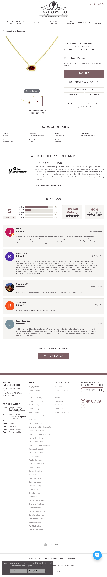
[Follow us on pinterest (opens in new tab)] (93, 401)
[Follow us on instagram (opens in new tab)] (83, 406)
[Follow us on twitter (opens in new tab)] (99, 401)
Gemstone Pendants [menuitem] (37, 511)
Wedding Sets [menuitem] (34, 467)
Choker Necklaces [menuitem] (36, 530)
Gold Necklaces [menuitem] (35, 482)
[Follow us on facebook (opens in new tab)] (83, 401)
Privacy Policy (34, 558)
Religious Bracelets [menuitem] (36, 449)
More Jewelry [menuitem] (34, 412)
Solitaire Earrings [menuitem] (35, 486)
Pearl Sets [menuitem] (33, 497)
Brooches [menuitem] (32, 475)
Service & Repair (61, 405)
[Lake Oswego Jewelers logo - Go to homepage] (53, 9)
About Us (58, 387)
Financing (59, 401)
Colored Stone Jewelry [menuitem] (37, 401)
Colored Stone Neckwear (14, 31)
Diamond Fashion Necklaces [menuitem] (40, 445)
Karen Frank (21, 253)
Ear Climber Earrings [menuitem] (37, 526)
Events (57, 398)
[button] (91, 4)
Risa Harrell (21, 302)
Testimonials (60, 409)
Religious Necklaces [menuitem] (36, 431)
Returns (94, 94)
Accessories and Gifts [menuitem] (37, 416)
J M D (18, 229)
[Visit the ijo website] (59, 544)
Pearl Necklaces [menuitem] (35, 522)
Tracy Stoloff (21, 284)
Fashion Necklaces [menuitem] (36, 442)
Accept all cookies (36, 571)
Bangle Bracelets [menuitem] (35, 471)
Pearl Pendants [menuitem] (35, 508)
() (55, 207)
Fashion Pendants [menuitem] (36, 438)
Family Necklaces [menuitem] (35, 460)
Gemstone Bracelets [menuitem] (37, 500)
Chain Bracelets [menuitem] (35, 456)
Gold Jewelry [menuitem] (34, 394)
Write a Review (53, 356)
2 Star (21, 215)
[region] (32, 65)
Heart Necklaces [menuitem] (35, 478)
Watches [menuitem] (32, 420)
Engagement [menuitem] (34, 387)
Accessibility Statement (69, 558)
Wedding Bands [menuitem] (35, 390)
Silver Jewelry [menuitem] (34, 409)
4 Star (21, 210)
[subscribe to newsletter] (100, 390)
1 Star (22, 217)
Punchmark (58, 571)
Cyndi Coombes (23, 321)
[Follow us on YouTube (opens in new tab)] (88, 401)
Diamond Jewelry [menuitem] (36, 398)
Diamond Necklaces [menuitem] (36, 464)
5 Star (21, 207)
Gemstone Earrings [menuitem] (36, 515)
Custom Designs (61, 390)
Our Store (98, 23)
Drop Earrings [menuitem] (34, 493)
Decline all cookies (18, 571)
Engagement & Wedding (15, 23)
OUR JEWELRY (69, 23)
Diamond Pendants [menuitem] (36, 504)
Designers (84, 23)
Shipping (73, 94)
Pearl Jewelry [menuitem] (34, 405)
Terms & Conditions (50, 558)
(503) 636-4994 (37, 113)
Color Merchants (60, 136)
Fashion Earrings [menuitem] (35, 423)
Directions (59, 394)
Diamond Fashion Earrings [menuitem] (39, 434)
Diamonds (36, 23)
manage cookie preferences (26, 566)
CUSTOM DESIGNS (52, 23)
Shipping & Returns (62, 412)
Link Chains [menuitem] (33, 489)
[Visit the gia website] (48, 544)
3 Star (21, 212)
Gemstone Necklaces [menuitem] (37, 519)
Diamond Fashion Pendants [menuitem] (40, 427)
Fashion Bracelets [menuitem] (36, 453)
